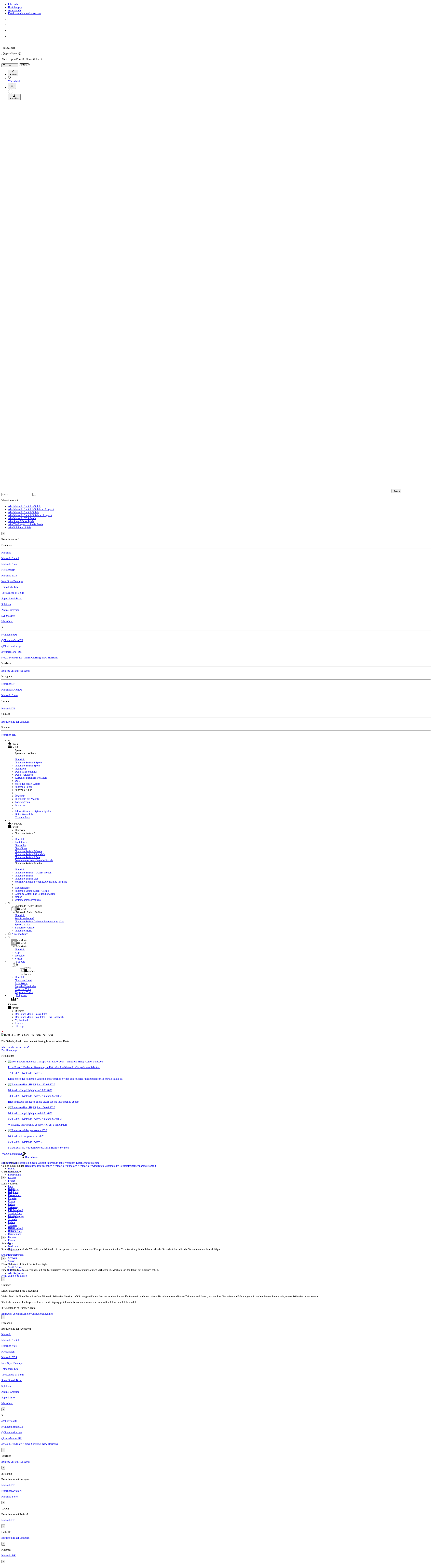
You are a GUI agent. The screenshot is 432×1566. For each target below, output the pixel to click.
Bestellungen (15, 7)
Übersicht (13, 4)
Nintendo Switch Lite (26, 878)
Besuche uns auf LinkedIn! (15, 721)
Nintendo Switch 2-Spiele (28, 762)
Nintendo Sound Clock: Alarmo (32, 890)
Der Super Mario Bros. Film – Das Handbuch (39, 1017)
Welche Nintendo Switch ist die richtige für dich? (41, 881)
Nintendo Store (9, 564)
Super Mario (8, 615)
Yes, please (21, 1275)
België (11, 1168)
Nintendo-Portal (23, 786)
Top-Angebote (22, 802)
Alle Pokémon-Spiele (19, 527)
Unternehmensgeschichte (28, 899)
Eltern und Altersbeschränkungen (19, 1162)
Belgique (13, 1192)
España (12, 1177)
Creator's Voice (23, 989)
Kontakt (151, 1165)
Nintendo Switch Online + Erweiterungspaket (39, 921)
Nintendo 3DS (9, 575)
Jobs (61, 1162)
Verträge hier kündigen (65, 1165)
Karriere (19, 1023)
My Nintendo (22, 1020)
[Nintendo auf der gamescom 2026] (27, 1130)
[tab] (216, 1157)
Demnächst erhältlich (26, 771)
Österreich (13, 1210)
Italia (10, 1186)
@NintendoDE (9, 634)
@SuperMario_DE (11, 651)
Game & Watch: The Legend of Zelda (35, 893)
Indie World (21, 983)
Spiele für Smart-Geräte (27, 783)
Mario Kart (7, 621)
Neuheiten (20, 768)
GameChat (20, 845)
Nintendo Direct (23, 980)
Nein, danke (8, 1275)
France (11, 1180)
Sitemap (19, 1026)
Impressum (52, 1162)
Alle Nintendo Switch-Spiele (23, 512)
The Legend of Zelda (12, 592)
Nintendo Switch (10, 558)
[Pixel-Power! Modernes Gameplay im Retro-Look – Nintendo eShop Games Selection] (55, 1061)
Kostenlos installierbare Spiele (31, 777)
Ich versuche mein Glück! (15, 1047)
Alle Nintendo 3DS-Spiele (22, 518)
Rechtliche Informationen (38, 1165)
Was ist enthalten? (24, 918)
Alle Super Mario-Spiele (21, 521)
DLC (17, 780)
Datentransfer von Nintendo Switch (34, 860)
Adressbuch (14, 10)
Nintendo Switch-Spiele (27, 765)
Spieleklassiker (23, 924)
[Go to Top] (216, 1031)
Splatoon (6, 604)
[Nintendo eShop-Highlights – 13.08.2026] (31, 1084)
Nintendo (6, 552)
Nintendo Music (23, 930)
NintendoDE (8, 683)
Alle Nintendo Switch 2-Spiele (24, 506)
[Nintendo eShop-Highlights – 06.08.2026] (31, 1107)
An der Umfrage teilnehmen (38, 1313)
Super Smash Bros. (11, 598)
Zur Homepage (9, 1050)
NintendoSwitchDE (11, 689)
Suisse (11, 1261)
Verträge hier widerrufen (91, 1165)
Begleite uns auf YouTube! (15, 670)
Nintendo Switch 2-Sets (27, 857)
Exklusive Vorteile (24, 927)
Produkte (19, 955)
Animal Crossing (10, 610)
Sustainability (111, 1165)
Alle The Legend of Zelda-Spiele (25, 524)
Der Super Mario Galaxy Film (31, 1014)
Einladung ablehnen (12, 1313)
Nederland (13, 1246)
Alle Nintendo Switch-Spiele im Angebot (30, 515)
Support (41, 1162)
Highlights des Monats (27, 799)
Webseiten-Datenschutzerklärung (81, 1162)
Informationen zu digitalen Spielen (33, 811)
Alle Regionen (16, 1273)
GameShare (21, 848)
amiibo (18, 896)
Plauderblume (22, 887)
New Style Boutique (12, 581)
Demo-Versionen (24, 774)
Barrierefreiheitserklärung (133, 1165)
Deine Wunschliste (25, 814)
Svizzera (12, 1225)
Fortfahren (18, 1254)
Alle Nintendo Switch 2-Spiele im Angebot (31, 509)
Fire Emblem (8, 569)
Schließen (6, 1254)
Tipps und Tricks (24, 992)
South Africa (15, 1213)
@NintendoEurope (11, 646)
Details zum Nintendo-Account (24, 13)
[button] (219, 744)
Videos (18, 958)
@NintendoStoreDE (12, 640)
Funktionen (21, 842)
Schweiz (12, 1258)
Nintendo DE (8, 734)
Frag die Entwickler (25, 986)
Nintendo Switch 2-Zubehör (30, 854)
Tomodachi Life (9, 587)
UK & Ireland (15, 1228)
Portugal (12, 1216)
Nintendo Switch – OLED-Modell (33, 872)
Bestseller (20, 805)
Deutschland (14, 1174)
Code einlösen (22, 817)
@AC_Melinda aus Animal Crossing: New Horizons (29, 657)
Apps (18, 952)
